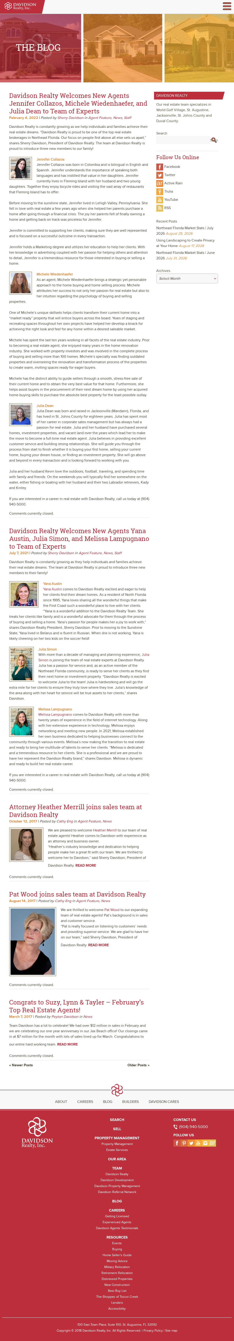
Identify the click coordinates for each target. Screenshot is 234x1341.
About (61, 1101)
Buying (117, 1249)
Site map (171, 1331)
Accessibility (117, 1309)
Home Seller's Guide (117, 1255)
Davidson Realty (117, 1174)
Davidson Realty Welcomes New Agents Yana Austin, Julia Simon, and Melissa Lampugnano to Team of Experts (79, 538)
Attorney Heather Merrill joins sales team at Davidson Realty (75, 810)
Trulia (168, 191)
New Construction (117, 1285)
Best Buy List (117, 1291)
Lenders (117, 1303)
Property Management (117, 1138)
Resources (117, 1237)
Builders (130, 1101)
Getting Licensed (117, 1216)
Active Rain (173, 183)
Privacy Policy (153, 1331)
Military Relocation (117, 1267)
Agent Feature (99, 118)
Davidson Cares (164, 1101)
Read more (85, 865)
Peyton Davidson (64, 1016)
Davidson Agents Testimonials (117, 1228)
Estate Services (117, 1150)
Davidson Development (117, 1180)
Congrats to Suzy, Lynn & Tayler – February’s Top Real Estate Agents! (76, 1006)
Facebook (172, 166)
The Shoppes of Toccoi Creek (117, 1297)
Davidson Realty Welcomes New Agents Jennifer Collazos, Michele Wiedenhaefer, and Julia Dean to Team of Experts (78, 103)
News (117, 118)
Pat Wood (112, 910)
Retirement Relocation (117, 1273)
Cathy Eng (64, 821)
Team (117, 1168)
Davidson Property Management (117, 1186)
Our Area (117, 1159)
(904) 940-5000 (193, 1126)
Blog (107, 1101)
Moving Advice (117, 1261)
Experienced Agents (117, 1222)
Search (117, 1120)
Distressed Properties (117, 1279)
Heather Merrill (105, 830)
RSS (167, 208)
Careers (85, 1101)
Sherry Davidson (70, 118)
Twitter (169, 175)
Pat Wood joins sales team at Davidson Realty (77, 894)
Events (117, 1243)
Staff (127, 118)
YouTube (171, 199)
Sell (117, 1129)
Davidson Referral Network (117, 1192)
